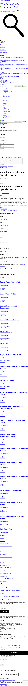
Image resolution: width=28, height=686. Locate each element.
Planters (15, 76)
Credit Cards (3, 50)
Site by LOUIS (10, 625)
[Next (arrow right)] (2, 183)
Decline (2, 685)
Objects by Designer (23, 73)
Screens (22, 64)
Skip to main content (5, 0)
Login (3, 41)
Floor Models (13, 83)
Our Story (2, 596)
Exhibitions (7, 57)
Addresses (2, 47)
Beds (17, 60)
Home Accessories (13, 73)
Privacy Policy (3, 684)
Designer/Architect (17, 157)
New (1, 58)
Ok (0, 131)
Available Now (3, 81)
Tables (23, 60)
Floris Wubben (5, 178)
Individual (8, 157)
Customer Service (7, 116)
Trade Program (8, 596)
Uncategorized (3, 166)
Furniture (2, 62)
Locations (21, 57)
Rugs (5, 61)
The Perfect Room (14, 57)
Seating (14, 60)
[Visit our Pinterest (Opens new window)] (15, 623)
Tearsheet (2, 271)
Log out (2, 55)
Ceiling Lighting (4, 68)
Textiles (2, 79)
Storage (20, 60)
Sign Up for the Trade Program (7, 680)
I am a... (2, 157)
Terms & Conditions (12, 210)
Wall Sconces (21, 68)
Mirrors (6, 60)
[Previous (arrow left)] (0, 183)
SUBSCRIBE (5, 611)
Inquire (1, 207)
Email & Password (4, 52)
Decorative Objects (4, 73)
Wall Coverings (3, 80)
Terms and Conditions (11, 590)
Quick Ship (7, 83)
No (3, 631)
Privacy (18, 590)
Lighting (2, 60)
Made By (2, 57)
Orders (1, 45)
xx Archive (10, 166)
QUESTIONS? (3, 209)
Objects (10, 60)
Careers (17, 596)
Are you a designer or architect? (7, 11)
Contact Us (2, 590)
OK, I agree (7, 685)
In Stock (2, 83)
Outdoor (2, 61)
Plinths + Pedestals (15, 64)
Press (13, 596)
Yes (1, 631)
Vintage (2, 65)
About (4, 117)
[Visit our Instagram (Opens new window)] (5, 623)
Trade (4, 115)
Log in (2, 664)
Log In (4, 113)
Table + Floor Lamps (13, 68)
